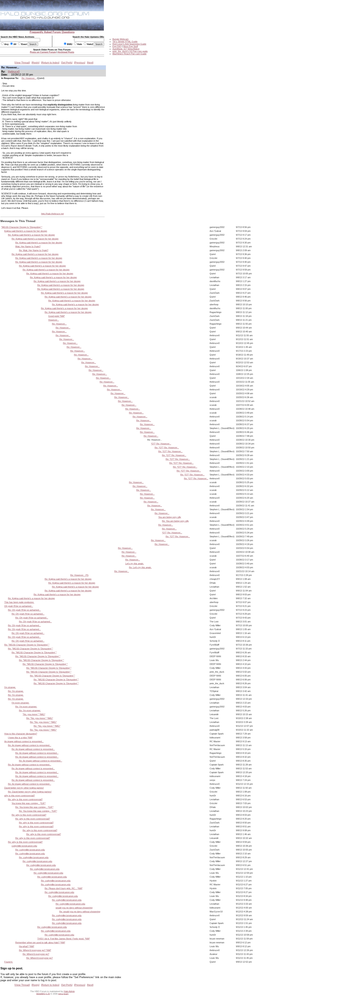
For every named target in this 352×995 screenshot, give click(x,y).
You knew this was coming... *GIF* (29, 803)
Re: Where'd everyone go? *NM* (35, 950)
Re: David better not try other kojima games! (30, 791)
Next (90, 62)
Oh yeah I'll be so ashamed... (18, 606)
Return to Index (50, 62)
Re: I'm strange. (16, 691)
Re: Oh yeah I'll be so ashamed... (24, 610)
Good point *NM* (56, 316)
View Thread (22, 62)
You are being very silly (169, 517)
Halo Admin (69, 991)
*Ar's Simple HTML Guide (125, 41)
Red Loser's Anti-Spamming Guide (129, 44)
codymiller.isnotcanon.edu (24, 846)
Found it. (8, 962)
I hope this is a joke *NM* (20, 737)
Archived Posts (66, 52)
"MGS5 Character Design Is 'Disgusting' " (21, 227)
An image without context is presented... (24, 741)
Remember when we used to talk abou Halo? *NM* (40, 942)
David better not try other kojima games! (24, 788)
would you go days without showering (74, 907)
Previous (80, 62)
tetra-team (63, 994)
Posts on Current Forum (43, 52)
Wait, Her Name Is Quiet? (28, 246)
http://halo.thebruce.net (52, 213)
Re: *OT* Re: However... (167, 447)
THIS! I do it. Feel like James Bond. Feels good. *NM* (63, 938)
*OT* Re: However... (161, 443)
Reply (35, 62)
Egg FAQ (116, 46)
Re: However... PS (79, 575)
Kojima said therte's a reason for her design (25, 231)
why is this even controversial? (19, 795)
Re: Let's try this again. (140, 567)
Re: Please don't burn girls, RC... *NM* (63, 888)
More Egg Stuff (130, 46)
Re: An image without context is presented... (29, 745)
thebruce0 (14, 71)
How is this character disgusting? (20, 733)
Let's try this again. (134, 563)
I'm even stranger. (20, 703)
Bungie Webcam (120, 39)
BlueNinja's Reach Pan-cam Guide (129, 54)
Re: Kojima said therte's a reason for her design (31, 235)
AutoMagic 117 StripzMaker (126, 49)
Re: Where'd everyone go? (36, 954)
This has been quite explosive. (19, 602)
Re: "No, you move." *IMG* (39, 718)
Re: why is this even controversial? (25, 799)
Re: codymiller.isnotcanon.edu (30, 849)
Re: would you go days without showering (79, 911)
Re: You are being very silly (175, 521)
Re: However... (29, 78)
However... (53, 320)
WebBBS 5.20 (43, 994)
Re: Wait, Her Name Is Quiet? (33, 250)
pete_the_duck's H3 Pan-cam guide (130, 51)
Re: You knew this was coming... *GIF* (34, 807)
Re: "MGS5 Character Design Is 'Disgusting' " (26, 645)
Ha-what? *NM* (26, 946)
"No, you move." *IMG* (34, 714)
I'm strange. (10, 687)
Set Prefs (67, 62)
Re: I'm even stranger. (26, 706)
